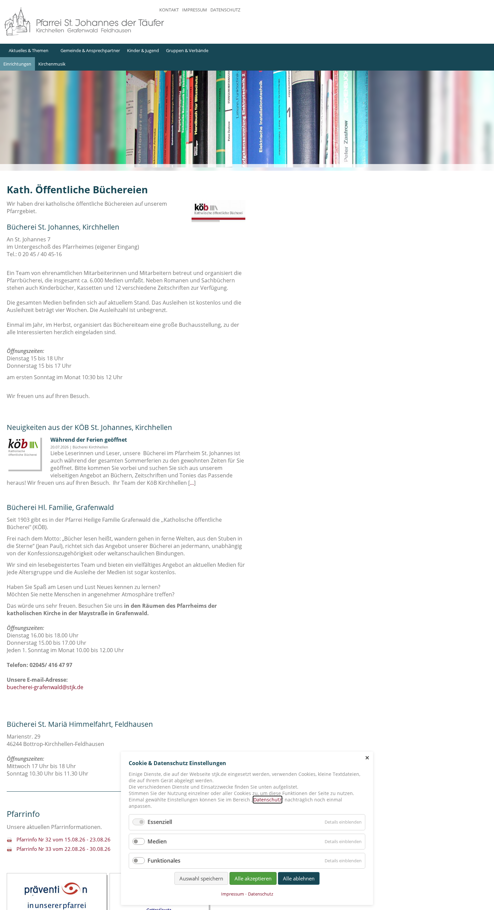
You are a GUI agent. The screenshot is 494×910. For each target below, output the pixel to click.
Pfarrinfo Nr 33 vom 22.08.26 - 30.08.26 (63, 848)
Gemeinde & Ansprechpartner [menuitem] (90, 50)
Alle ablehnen (299, 878)
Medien (157, 841)
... (192, 482)
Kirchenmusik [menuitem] (52, 64)
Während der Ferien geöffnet (88, 439)
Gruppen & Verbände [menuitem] (187, 50)
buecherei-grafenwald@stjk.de (45, 687)
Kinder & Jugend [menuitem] (143, 50)
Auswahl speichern (201, 878)
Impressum (194, 10)
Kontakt (169, 10)
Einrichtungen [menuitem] (17, 64)
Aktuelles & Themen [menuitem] (28, 50)
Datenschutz (225, 10)
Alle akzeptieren (253, 878)
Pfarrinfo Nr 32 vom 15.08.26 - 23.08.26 (63, 839)
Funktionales (164, 860)
